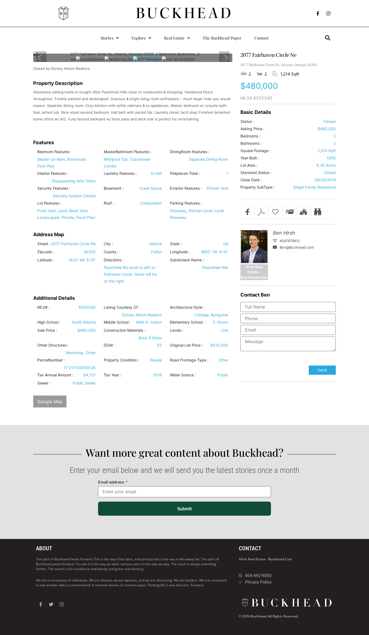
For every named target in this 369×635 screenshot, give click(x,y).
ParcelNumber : (51, 360)
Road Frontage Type (188, 360)
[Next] (226, 57)
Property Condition (120, 360)
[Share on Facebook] (247, 211)
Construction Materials (123, 330)
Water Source (182, 375)
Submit (184, 508)
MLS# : (43, 307)
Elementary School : (187, 322)
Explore (139, 38)
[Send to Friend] (289, 211)
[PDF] (261, 211)
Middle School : (117, 322)
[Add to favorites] (275, 211)
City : (108, 244)
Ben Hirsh (284, 233)
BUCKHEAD (184, 13)
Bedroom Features (53, 152)
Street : (43, 244)
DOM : (109, 345)
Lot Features (48, 203)
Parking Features (185, 203)
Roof (108, 203)
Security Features (52, 188)
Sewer (42, 383)
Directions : (113, 260)
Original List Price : (186, 345)
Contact (261, 38)
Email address (113, 482)
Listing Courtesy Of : (122, 307)
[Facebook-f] (318, 13)
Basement (112, 188)
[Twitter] (51, 604)
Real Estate (174, 38)
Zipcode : (45, 252)
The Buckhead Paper (222, 38)
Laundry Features (119, 173)
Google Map (49, 401)
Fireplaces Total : (185, 173)
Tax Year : (112, 375)
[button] (327, 37)
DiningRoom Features (188, 152)
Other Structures (52, 345)
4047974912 (290, 241)
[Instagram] (328, 13)
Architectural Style (186, 307)
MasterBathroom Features (126, 152)
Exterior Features (185, 188)
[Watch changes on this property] (317, 211)
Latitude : (45, 260)
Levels (175, 330)
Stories (106, 38)
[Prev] (39, 57)
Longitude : (180, 252)
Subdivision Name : (187, 260)
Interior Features (51, 173)
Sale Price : (47, 330)
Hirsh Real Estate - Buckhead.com (265, 559)
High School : (49, 322)
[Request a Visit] (303, 211)
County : (111, 252)
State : (176, 244)
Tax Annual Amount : (55, 375)
